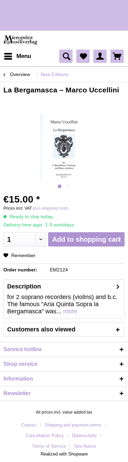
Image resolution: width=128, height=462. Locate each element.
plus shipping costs (50, 208)
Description (24, 286)
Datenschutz (84, 435)
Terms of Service (49, 446)
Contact (29, 425)
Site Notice (85, 446)
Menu (23, 56)
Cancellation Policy (45, 435)
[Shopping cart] (117, 56)
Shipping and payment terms (73, 425)
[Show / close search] (66, 56)
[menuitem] (17, 56)
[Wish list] (83, 56)
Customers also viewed (41, 329)
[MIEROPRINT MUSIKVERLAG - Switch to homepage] (21, 40)
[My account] (100, 56)
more (69, 311)
